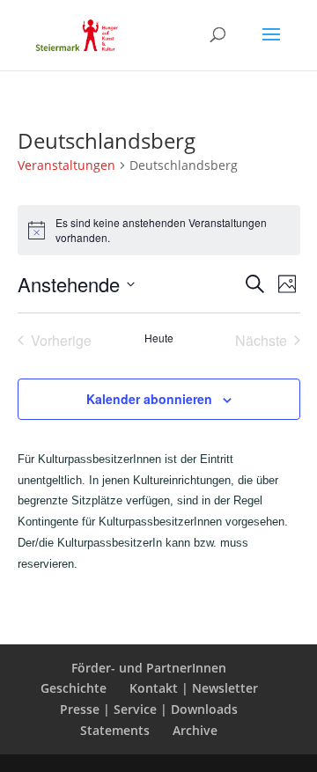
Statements (115, 730)
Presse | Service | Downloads (149, 709)
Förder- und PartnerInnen (148, 667)
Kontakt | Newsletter (193, 688)
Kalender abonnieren (149, 399)
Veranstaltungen (66, 165)
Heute (158, 338)
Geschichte (74, 688)
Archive (195, 730)
